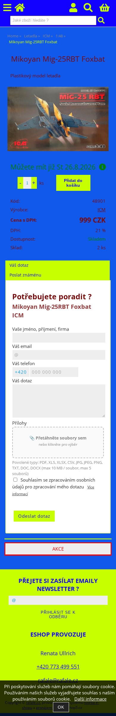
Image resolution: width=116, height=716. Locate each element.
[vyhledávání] (91, 9)
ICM (102, 210)
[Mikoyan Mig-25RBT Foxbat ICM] (58, 119)
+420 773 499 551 (58, 666)
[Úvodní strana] (23, 9)
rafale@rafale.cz (58, 680)
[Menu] (7, 8)
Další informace (90, 699)
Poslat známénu (25, 275)
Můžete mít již (52, 167)
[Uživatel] (76, 9)
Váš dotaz (19, 265)
